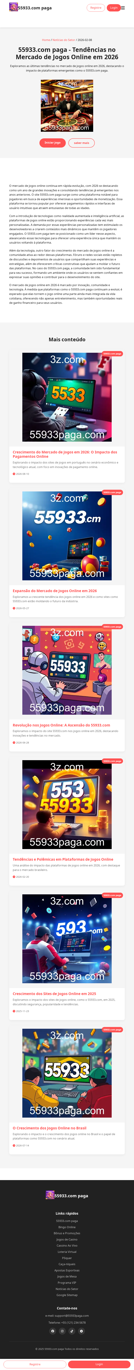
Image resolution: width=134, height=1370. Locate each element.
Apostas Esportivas (67, 1270)
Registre (95, 8)
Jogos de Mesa (67, 1276)
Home (46, 40)
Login (114, 8)
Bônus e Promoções (67, 1233)
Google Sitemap (67, 1295)
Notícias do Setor (64, 40)
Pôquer (67, 1258)
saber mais (81, 143)
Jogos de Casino (67, 1239)
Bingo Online (67, 1227)
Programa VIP (67, 1283)
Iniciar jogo (53, 142)
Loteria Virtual (67, 1252)
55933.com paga (67, 1221)
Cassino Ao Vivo (67, 1245)
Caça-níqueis (67, 1264)
